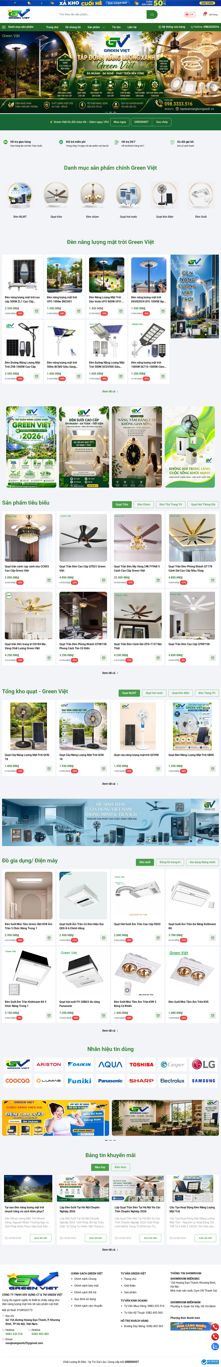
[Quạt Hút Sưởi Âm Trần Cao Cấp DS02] (138, 895)
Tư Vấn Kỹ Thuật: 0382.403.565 (143, 1312)
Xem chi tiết (40, 1238)
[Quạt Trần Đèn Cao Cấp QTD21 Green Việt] (83, 538)
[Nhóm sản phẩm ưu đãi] (195, 296)
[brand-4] (110, 1064)
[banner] (31, 447)
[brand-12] (141, 1081)
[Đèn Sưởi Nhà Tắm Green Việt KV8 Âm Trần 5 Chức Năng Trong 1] (28, 895)
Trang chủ (130, 1279)
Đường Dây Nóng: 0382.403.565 (143, 1326)
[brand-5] (141, 1064)
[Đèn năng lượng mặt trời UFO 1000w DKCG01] (64, 275)
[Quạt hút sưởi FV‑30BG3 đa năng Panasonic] (83, 973)
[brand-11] (110, 1081)
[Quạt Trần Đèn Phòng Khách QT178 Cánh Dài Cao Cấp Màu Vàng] (192, 538)
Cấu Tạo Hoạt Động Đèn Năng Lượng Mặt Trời (192, 1209)
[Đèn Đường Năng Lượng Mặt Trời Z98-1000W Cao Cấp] (22, 340)
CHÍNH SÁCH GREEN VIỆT (87, 1273)
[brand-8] (17, 1081)
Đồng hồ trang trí (170, 862)
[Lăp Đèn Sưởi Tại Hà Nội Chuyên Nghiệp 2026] (83, 1188)
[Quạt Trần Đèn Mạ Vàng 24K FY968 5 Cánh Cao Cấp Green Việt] (138, 538)
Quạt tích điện (180, 693)
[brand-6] (172, 1064)
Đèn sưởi (145, 862)
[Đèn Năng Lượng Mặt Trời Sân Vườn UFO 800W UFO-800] (106, 275)
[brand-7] (203, 1064)
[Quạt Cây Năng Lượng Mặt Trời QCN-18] (28, 726)
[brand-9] (48, 1081)
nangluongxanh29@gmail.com (24, 1343)
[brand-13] (172, 1081)
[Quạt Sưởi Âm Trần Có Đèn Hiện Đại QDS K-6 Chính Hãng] (83, 895)
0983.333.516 (14, 1334)
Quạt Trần (122, 504)
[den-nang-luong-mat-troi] (110, 72)
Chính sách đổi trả (85, 1292)
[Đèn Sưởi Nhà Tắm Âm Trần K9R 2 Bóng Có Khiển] (138, 973)
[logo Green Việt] (33, 1281)
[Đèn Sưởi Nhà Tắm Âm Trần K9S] (192, 973)
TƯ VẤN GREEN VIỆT (133, 1273)
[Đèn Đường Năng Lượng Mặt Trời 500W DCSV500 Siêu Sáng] (106, 340)
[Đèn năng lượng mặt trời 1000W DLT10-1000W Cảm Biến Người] (148, 340)
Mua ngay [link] (120, 122)
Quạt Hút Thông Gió (203, 504)
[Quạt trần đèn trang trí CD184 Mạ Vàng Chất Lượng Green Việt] (28, 615)
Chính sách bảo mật (86, 1285)
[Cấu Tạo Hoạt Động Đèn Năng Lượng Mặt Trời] (193, 1188)
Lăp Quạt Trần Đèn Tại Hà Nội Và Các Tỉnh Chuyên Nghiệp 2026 (137, 1209)
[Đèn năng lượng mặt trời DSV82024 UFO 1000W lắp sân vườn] (148, 275)
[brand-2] (48, 1064)
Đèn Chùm (143, 504)
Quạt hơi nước (154, 693)
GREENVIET (132, 1362)
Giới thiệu (130, 1285)
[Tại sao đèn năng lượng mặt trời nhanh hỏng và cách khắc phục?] (28, 1188)
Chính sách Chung (85, 1279)
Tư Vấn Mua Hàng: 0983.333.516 (144, 1306)
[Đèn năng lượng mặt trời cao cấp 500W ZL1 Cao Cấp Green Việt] (22, 275)
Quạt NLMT (129, 693)
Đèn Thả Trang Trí (171, 504)
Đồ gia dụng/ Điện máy (30, 860)
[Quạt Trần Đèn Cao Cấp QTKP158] (192, 615)
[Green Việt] (19, 15)
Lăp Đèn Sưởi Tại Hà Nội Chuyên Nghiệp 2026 (80, 1209)
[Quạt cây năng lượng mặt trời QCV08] (138, 726)
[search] (152, 14)
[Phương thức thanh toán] (194, 1326)
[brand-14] (203, 1081)
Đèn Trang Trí (207, 693)
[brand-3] (79, 1064)
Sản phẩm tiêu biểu (25, 502)
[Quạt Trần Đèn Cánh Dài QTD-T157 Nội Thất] (138, 615)
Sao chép (162, 122)
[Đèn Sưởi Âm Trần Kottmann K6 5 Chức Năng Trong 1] (28, 973)
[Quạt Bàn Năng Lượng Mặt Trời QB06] (192, 726)
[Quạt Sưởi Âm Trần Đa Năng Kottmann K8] (192, 895)
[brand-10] (79, 1081)
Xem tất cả (108, 391)
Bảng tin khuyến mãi (110, 1155)
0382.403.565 (40, 1334)
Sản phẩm (130, 1292)
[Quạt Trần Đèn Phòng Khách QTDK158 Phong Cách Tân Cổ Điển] (83, 615)
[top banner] (110, 3)
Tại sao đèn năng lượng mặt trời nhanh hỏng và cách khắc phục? (24, 1209)
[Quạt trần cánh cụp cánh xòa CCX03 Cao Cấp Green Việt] (28, 538)
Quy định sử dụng (85, 1299)
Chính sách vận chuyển (88, 1305)
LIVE (191, 14)
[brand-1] (17, 1064)
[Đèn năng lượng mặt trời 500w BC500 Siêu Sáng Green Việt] (64, 340)
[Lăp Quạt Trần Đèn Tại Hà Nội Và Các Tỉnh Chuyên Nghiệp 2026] (138, 1188)
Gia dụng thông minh (202, 862)
